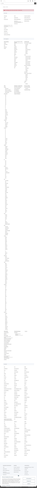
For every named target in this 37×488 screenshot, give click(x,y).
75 (5, 108)
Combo (6, 271)
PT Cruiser (6, 122)
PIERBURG (5, 438)
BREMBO (25, 390)
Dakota (6, 151)
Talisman (6, 326)
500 (5, 181)
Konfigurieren (29, 481)
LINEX (25, 421)
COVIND (15, 443)
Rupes (5, 48)
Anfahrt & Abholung (7, 34)
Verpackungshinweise (27, 19)
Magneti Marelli (6, 383)
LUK (25, 403)
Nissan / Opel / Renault (27, 73)
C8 (5, 137)
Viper (6, 158)
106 (5, 287)
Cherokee (6, 226)
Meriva (6, 275)
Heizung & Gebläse (7, 341)
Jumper (26, 50)
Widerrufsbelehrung (17, 19)
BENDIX (15, 446)
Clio (5, 314)
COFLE (15, 424)
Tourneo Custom (27, 58)
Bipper (26, 45)
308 (5, 301)
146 (5, 96)
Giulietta (6, 112)
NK (24, 433)
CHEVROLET (5, 368)
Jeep (4, 225)
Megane (6, 322)
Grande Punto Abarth (8, 91)
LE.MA (25, 402)
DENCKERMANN (16, 433)
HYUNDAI (15, 370)
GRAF (5, 413)
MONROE (5, 408)
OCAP (15, 408)
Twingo (6, 327)
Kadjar (6, 318)
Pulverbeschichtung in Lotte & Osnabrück (8, 26)
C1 (5, 129)
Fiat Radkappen (16, 89)
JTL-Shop (32, 486)
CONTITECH (16, 448)
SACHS (25, 438)
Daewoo (15, 47)
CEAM (5, 395)
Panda (6, 200)
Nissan (25, 373)
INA (14, 418)
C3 (5, 131)
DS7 (5, 164)
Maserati (5, 46)
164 (5, 102)
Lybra (6, 242)
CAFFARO (15, 398)
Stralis (26, 69)
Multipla (6, 197)
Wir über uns (6, 19)
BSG (4, 450)
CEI (4, 421)
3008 (5, 296)
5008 (5, 309)
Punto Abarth (7, 92)
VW (14, 67)
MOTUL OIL (26, 453)
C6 (5, 135)
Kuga (6, 221)
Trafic (26, 78)
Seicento (6, 204)
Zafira (6, 283)
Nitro (6, 155)
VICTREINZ (15, 413)
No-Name (5, 385)
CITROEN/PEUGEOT (7, 428)
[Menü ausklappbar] (1, 0)
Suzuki (5, 378)
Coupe (6, 188)
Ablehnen (28, 483)
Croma (6, 189)
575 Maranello (7, 172)
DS (4, 159)
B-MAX (6, 214)
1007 (5, 285)
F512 (5, 176)
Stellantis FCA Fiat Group (7, 388)
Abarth (5, 87)
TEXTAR (25, 451)
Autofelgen (15, 332)
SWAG (15, 453)
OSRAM (26, 83)
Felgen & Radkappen (7, 340)
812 (5, 175)
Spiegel (5, 354)
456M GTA (6, 168)
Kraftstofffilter (6, 346)
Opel (4, 262)
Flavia (6, 239)
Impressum (3, 485)
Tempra (6, 208)
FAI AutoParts (6, 455)
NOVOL (5, 456)
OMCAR (15, 410)
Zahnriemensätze (6, 358)
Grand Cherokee (7, 230)
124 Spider (6, 180)
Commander (7, 227)
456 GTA (6, 167)
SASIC (5, 424)
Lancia (5, 235)
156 (5, 100)
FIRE (14, 400)
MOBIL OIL (26, 407)
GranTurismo (7, 258)
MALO (15, 407)
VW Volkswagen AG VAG (17, 388)
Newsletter (5, 31)
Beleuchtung (6, 335)
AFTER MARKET (6, 390)
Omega (6, 277)
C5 (5, 134)
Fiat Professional (27, 49)
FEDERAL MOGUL (26, 397)
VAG (4, 380)
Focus (6, 218)
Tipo (5, 209)
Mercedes (25, 71)
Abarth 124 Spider (8, 89)
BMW (15, 45)
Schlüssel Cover (6, 353)
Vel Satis (6, 329)
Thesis (6, 247)
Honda (15, 50)
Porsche (15, 58)
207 (5, 293)
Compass (6, 229)
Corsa (6, 272)
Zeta (5, 254)
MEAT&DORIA (16, 450)
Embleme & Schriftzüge (7, 338)
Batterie (5, 333)
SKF (4, 398)
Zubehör (5, 359)
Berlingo (26, 44)
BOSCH (5, 392)
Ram (5, 156)
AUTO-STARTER (6, 431)
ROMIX (25, 428)
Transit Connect (27, 61)
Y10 (5, 251)
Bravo (6, 185)
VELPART (5, 417)
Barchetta (6, 183)
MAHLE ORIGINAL (16, 390)
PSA (24, 385)
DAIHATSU (15, 49)
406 (5, 305)
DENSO (25, 395)
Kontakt (5, 27)
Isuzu (15, 53)
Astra (6, 268)
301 (5, 297)
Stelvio (6, 118)
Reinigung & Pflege (27, 89)
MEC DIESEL (16, 405)
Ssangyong (15, 62)
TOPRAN (5, 426)
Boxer (26, 46)
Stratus (6, 125)
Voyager (6, 126)
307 (5, 300)
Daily (26, 66)
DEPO (5, 393)
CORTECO (15, 392)
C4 (5, 133)
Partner (26, 53)
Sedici (6, 202)
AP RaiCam (26, 393)
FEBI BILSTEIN (16, 397)
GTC (5, 177)
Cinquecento (7, 187)
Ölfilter (5, 349)
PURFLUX (15, 451)
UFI (24, 412)
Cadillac (15, 46)
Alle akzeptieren (28, 478)
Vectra (6, 281)
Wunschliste (6, 29)
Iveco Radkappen (16, 91)
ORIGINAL (25, 441)
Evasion (6, 138)
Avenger (6, 146)
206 (5, 292)
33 (5, 105)
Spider (6, 117)
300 (5, 121)
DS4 (5, 162)
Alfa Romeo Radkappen (17, 87)
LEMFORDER (26, 431)
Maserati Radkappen (17, 92)
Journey (6, 154)
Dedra (6, 237)
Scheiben (5, 351)
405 (5, 304)
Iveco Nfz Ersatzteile (27, 65)
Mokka (6, 276)
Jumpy (26, 52)
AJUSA (5, 433)
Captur (6, 313)
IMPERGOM (16, 402)
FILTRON (25, 398)
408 (5, 308)
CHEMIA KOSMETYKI (7, 451)
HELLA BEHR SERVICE (17, 441)
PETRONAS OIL (6, 446)
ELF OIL (25, 417)
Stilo (5, 206)
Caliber (6, 147)
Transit (26, 60)
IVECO (25, 370)
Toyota (15, 63)
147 (5, 97)
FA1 (14, 423)
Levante (6, 259)
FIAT (25, 408)
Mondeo (6, 222)
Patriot (6, 231)
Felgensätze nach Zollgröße (17, 334)
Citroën (5, 127)
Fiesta (6, 217)
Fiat (4, 45)
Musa (6, 243)
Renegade (6, 233)
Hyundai (15, 51)
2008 (5, 289)
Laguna (6, 321)
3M (4, 366)
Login (5, 17)
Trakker (26, 70)
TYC (24, 426)
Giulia (6, 110)
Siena (6, 205)
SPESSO (5, 412)
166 (5, 104)
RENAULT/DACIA (6, 436)
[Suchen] (35, 3)
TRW (25, 378)
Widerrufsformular (27, 17)
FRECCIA (5, 402)
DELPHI (25, 392)
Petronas (26, 88)
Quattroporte (7, 260)
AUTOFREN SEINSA (17, 395)
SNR (25, 410)
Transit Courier (27, 62)
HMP (4, 453)
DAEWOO (25, 368)
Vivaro (26, 79)
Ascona (6, 267)
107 (5, 288)
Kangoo (26, 74)
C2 (5, 130)
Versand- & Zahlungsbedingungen (17, 21)
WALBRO (15, 415)
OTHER (15, 426)
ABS (4, 423)
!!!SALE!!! (26, 331)
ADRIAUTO (26, 388)
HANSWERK (5, 403)
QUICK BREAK (16, 412)
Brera (6, 109)
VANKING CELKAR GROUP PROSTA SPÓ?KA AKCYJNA (8, 419)
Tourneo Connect (28, 56)
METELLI (5, 441)
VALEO (25, 415)
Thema (6, 246)
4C (5, 106)
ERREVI (5, 400)
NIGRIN (25, 436)
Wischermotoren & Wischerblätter (7, 356)
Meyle (5, 373)
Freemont (6, 192)
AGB (14, 15)
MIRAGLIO (25, 405)
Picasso (6, 139)
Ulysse (6, 210)
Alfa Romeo (5, 44)
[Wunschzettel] (30, 1)
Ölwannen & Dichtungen (7, 350)
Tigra (6, 280)
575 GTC (6, 171)
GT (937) (6, 113)
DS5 (5, 163)
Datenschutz (8, 485)
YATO (5, 448)
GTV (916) (6, 114)
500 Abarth (6, 88)
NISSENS (15, 438)
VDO (25, 443)
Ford (25, 54)
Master (26, 75)
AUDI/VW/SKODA (16, 428)
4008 (5, 302)
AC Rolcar (25, 380)
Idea (5, 193)
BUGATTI (25, 448)
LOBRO (25, 423)
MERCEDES (5, 443)
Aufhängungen (6, 332)
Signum (6, 279)
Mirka (15, 373)
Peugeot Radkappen (17, 93)
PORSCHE (25, 375)
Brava (6, 184)
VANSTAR (25, 413)
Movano (26, 77)
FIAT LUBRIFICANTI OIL (17, 403)
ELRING (25, 418)
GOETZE (15, 431)
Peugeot (5, 284)
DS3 (5, 160)
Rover (15, 59)
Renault (5, 312)
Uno (5, 212)
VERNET (5, 415)
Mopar (25, 383)
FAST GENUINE (6, 407)
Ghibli (6, 256)
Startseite (5, 15)
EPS (4, 397)
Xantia (6, 142)
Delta (6, 238)
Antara (6, 264)
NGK (4, 410)
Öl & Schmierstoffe (27, 87)
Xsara (6, 143)
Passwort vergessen (27, 15)
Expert (26, 48)
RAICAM (25, 455)
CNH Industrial (16, 368)
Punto (6, 201)
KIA (14, 55)
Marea (6, 196)
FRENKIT (15, 421)
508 (5, 310)
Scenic (6, 325)
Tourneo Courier (27, 57)
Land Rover (16, 57)
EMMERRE (15, 393)
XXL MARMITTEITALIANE (17, 417)
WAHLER (15, 455)
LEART (5, 405)
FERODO (25, 400)
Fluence (6, 317)
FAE (24, 424)
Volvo (15, 66)
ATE (14, 366)
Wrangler (6, 234)
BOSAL (25, 446)
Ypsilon (6, 252)
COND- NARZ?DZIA (27, 450)
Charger (6, 150)
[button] (28, 1)
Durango (6, 152)
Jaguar (15, 54)
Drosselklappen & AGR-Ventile (7, 337)
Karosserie (5, 345)
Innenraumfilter (6, 342)
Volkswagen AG (16, 380)
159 (5, 101)
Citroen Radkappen (17, 88)
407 (5, 306)
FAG (14, 436)
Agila (6, 263)
